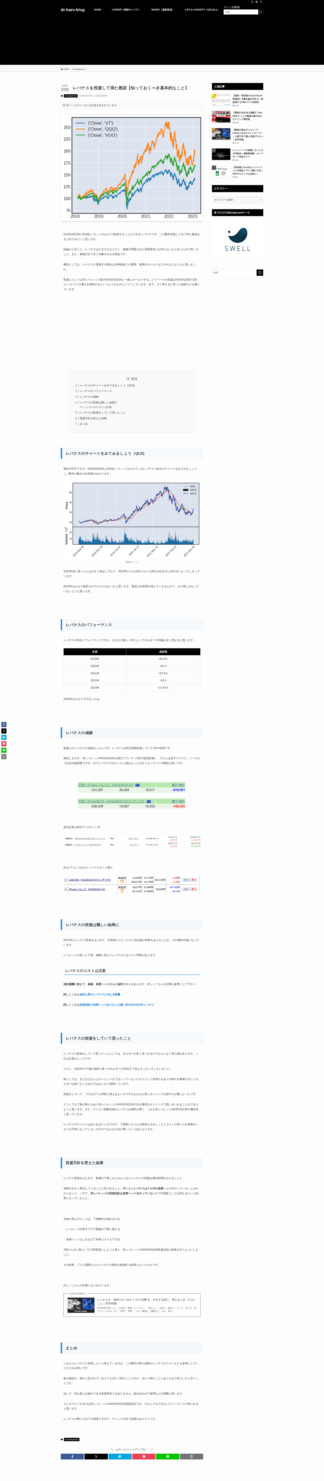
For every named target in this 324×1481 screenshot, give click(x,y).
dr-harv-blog (73, 10)
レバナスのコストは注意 (99, 407)
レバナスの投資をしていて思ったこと (103, 412)
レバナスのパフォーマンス (96, 391)
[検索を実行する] (260, 12)
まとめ (84, 423)
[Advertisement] (162, 41)
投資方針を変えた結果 (93, 418)
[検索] (261, 2)
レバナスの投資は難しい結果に (98, 402)
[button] (72, 1456)
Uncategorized (71, 96)
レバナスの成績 (89, 396)
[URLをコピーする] (191, 1456)
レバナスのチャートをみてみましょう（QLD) (107, 385)
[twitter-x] (252, 2)
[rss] (256, 2)
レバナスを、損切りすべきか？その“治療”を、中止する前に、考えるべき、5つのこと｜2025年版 (146, 1301)
